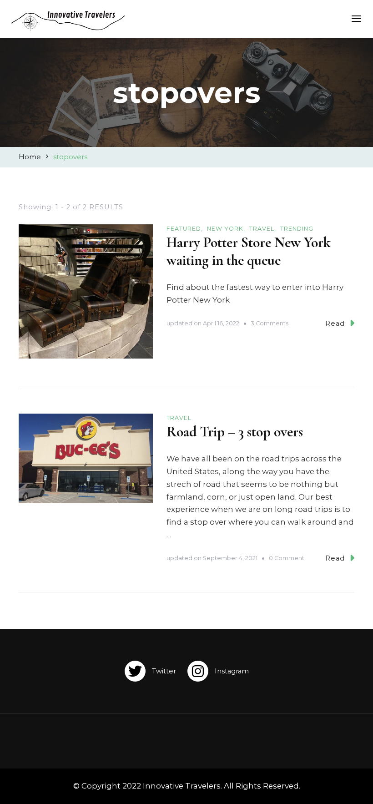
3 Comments (269, 324)
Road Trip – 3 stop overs (234, 431)
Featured (183, 228)
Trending (296, 228)
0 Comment (286, 558)
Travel (261, 228)
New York (225, 228)
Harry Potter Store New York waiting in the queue (248, 251)
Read (335, 323)
